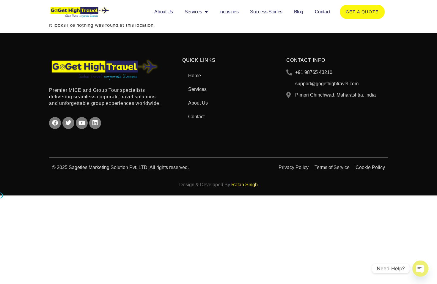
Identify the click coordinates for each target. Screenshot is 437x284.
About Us (163, 11)
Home (194, 75)
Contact (322, 11)
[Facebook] (55, 123)
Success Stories (266, 11)
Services (193, 11)
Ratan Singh (244, 184)
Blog (298, 11)
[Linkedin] (95, 123)
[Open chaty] (420, 269)
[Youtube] (82, 123)
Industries (229, 11)
